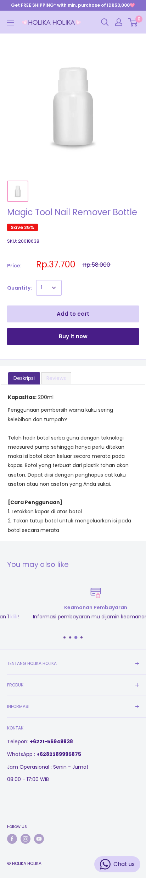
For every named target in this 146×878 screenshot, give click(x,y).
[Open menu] (10, 22)
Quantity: (19, 287)
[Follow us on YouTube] (39, 839)
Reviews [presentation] (56, 378)
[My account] (118, 22)
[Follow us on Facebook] (12, 839)
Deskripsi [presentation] (24, 378)
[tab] (24, 378)
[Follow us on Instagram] (25, 839)
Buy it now (73, 336)
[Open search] (105, 22)
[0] (133, 22)
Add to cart (73, 313)
